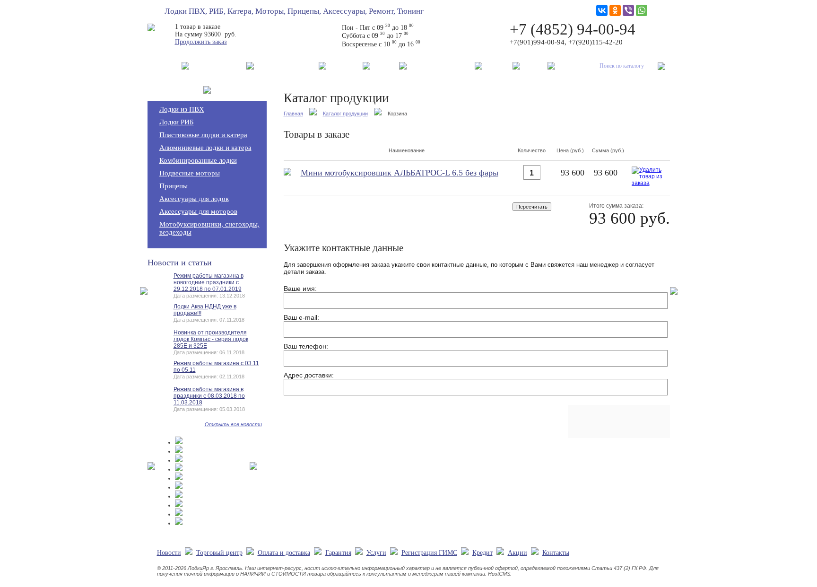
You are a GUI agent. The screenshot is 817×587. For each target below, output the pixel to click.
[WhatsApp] (641, 10)
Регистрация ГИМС (440, 65)
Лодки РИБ (176, 122)
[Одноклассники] (615, 10)
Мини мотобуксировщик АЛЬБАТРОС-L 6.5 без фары (399, 172)
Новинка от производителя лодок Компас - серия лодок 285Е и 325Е (211, 339)
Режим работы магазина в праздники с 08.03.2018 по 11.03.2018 (209, 396)
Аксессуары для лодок (194, 198)
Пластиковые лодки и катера (203, 135)
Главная (293, 113)
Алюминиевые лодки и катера (205, 147)
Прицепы (173, 186)
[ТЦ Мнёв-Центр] (179, 442)
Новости (164, 65)
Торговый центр (218, 65)
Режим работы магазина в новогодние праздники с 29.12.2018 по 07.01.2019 (208, 282)
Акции (534, 65)
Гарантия (344, 65)
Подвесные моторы (189, 173)
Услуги (384, 65)
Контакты (574, 65)
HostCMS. (500, 574)
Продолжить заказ (201, 41)
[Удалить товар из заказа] (648, 184)
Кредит (497, 65)
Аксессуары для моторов (198, 211)
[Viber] (628, 10)
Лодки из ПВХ (181, 109)
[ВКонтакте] (602, 10)
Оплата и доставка (286, 65)
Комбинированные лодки (198, 160)
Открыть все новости (233, 424)
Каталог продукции (345, 113)
